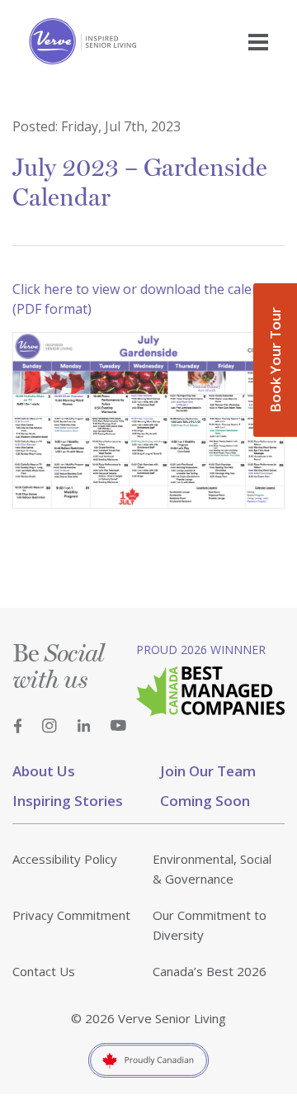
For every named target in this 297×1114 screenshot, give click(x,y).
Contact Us (43, 971)
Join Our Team (208, 770)
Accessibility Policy (64, 859)
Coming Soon (205, 800)
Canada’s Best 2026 (209, 971)
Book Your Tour (275, 360)
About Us (43, 770)
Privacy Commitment (71, 915)
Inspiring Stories (67, 800)
